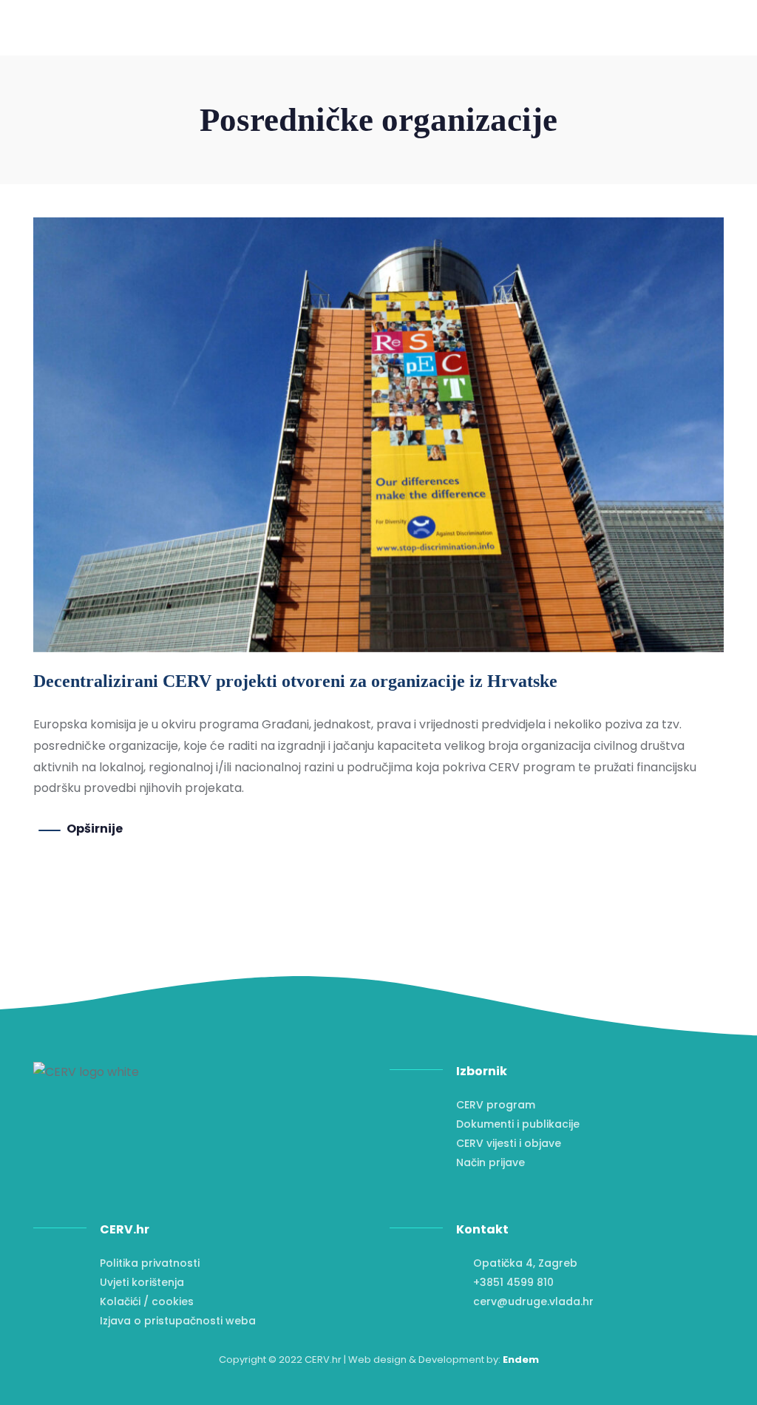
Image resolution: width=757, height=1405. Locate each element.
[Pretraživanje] (681, 48)
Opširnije (95, 828)
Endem (521, 1359)
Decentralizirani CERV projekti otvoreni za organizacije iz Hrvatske (295, 681)
